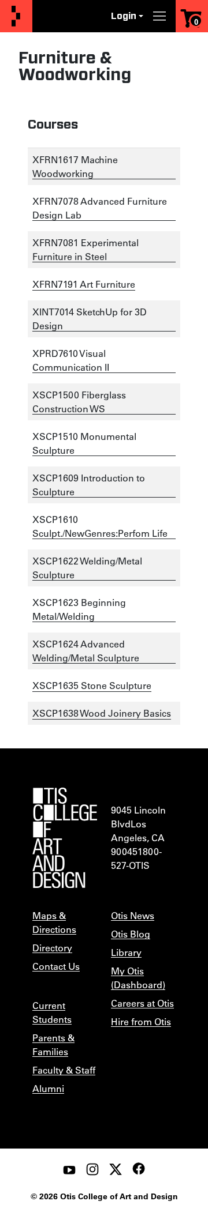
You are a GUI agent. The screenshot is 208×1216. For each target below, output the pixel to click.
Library (126, 952)
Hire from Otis (141, 1021)
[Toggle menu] (159, 16)
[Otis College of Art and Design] (16, 16)
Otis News (132, 915)
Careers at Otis (142, 1003)
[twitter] (115, 1169)
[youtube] (69, 1169)
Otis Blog (130, 934)
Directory (52, 948)
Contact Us (56, 966)
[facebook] (139, 1168)
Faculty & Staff (63, 1070)
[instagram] (92, 1169)
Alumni (48, 1088)
